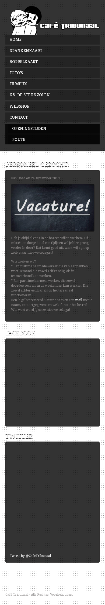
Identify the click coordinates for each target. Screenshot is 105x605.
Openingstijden (29, 128)
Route (18, 139)
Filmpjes (18, 84)
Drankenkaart (25, 50)
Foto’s (16, 73)
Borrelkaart (23, 61)
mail (78, 300)
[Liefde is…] (52, 20)
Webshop (19, 106)
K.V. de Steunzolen (29, 95)
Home (15, 39)
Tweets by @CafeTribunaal (30, 556)
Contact (18, 117)
